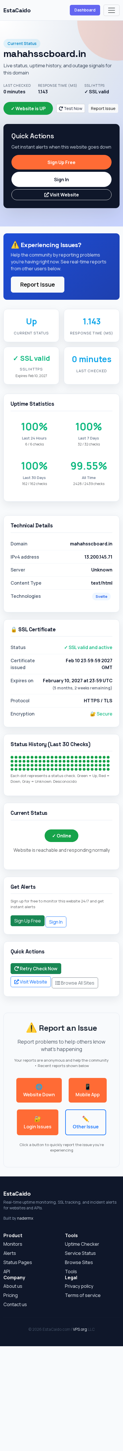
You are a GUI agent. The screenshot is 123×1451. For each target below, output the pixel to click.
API (6, 1271)
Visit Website (64, 195)
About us (12, 1286)
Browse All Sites (77, 983)
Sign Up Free (61, 162)
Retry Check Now (38, 968)
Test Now (72, 108)
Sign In (61, 179)
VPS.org (80, 1329)
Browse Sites (79, 1262)
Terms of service (83, 1295)
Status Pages (17, 1262)
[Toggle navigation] (112, 10)
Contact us (15, 1304)
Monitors (12, 1244)
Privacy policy (79, 1286)
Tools (71, 1271)
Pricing (10, 1295)
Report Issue (103, 108)
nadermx (25, 1218)
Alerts (9, 1253)
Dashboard (85, 10)
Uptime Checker (82, 1244)
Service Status (80, 1253)
